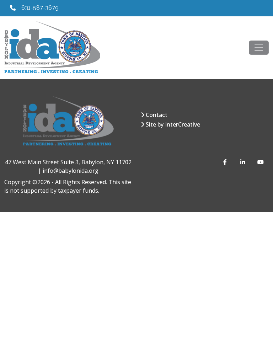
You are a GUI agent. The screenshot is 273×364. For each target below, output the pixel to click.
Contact (156, 115)
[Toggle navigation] (259, 48)
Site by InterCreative (173, 124)
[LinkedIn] (243, 162)
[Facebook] (226, 162)
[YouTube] (260, 162)
